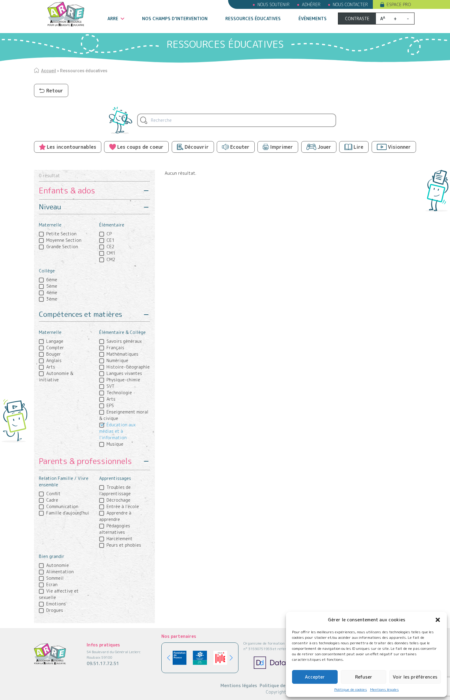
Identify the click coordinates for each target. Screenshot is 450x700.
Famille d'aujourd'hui (67, 513)
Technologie (119, 392)
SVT (110, 386)
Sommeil (55, 578)
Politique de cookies (350, 689)
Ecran (52, 584)
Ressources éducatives (253, 18)
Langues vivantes (124, 373)
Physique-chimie (123, 380)
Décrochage (118, 500)
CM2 (111, 259)
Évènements (312, 18)
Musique (115, 444)
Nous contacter (350, 4)
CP (109, 234)
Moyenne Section (63, 240)
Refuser (363, 677)
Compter (55, 347)
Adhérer (311, 4)
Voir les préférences (415, 677)
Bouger (53, 354)
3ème (51, 299)
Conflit (53, 493)
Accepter (315, 677)
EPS (110, 405)
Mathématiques (122, 354)
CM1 (111, 253)
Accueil (48, 70)
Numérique (117, 360)
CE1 (110, 240)
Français (115, 347)
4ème (51, 292)
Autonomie (57, 565)
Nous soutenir (273, 4)
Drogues (54, 610)
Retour (54, 90)
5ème (51, 286)
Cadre (52, 500)
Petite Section (61, 234)
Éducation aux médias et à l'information (117, 431)
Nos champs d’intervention (175, 18)
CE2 (110, 246)
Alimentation (60, 572)
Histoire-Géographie (128, 367)
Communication (62, 506)
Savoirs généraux (124, 341)
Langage (54, 341)
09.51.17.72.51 (103, 663)
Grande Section (62, 246)
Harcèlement (120, 538)
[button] (438, 620)
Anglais (54, 360)
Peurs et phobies (124, 545)
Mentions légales (384, 689)
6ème (51, 280)
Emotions (56, 604)
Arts (50, 367)
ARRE (112, 18)
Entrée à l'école (123, 506)
